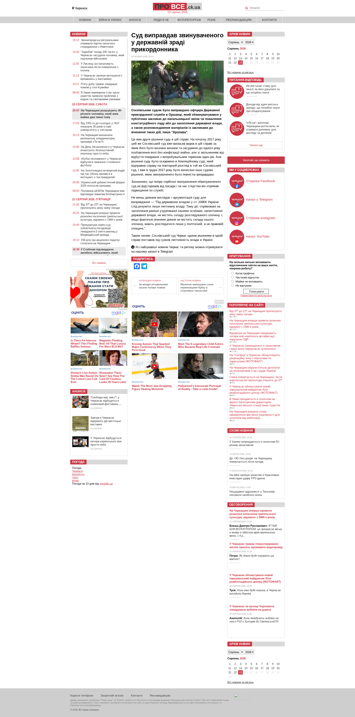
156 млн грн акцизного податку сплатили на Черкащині (100, 241)
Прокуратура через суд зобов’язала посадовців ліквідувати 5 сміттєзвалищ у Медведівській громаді (99, 229)
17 (262, 58)
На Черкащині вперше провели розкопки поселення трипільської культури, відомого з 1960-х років (101, 216)
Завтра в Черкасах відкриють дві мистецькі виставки (105, 421)
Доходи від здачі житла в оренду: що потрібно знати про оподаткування (263, 108)
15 (251, 58)
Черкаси (81, 8)
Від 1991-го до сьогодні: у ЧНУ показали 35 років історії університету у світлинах (99, 126)
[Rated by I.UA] (242, 698)
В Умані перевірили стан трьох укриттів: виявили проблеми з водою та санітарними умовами (100, 96)
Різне (211, 19)
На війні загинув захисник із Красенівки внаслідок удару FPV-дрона (254, 476)
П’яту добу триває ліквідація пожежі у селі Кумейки (98, 85)
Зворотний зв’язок (112, 695)
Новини (85, 19)
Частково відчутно (247, 277)
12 (235, 58)
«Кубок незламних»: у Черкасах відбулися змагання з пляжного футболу (100, 162)
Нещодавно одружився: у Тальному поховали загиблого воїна (252, 493)
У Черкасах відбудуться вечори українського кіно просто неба (106, 441)
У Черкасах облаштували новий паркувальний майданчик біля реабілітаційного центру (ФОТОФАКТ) (253, 389)
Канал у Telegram (259, 199)
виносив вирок (183, 143)
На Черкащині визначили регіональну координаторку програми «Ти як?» (97, 138)
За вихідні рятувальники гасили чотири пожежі (153, 286)
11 (229, 58)
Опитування (240, 256)
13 (240, 58)
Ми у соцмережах (244, 169)
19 (272, 58)
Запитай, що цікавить (256, 160)
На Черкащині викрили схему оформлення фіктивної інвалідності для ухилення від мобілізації (254, 414)
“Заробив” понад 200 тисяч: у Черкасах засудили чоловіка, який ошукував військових (102, 55)
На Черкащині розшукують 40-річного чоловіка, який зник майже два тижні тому (101, 114)
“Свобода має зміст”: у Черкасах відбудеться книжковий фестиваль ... (105, 401)
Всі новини (99, 262)
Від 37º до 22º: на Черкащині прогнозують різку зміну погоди (100, 206)
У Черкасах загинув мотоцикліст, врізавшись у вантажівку (101, 77)
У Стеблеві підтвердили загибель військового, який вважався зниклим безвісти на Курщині (101, 254)
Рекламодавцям (239, 19)
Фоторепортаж (189, 19)
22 (235, 62)
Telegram (166, 251)
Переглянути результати (256, 295)
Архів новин (239, 34)
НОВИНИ (78, 34)
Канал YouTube (257, 236)
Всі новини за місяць (240, 72)
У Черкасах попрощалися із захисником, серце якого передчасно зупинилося (255, 347)
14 (245, 58)
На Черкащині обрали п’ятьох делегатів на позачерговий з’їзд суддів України (254, 369)
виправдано (205, 174)
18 (267, 58)
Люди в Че (161, 19)
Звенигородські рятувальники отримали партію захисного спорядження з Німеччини (99, 43)
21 (229, 62)
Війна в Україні (110, 19)
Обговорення (241, 504)
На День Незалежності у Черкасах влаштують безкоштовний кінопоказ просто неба (102, 150)
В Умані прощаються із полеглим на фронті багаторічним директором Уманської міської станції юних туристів (254, 402)
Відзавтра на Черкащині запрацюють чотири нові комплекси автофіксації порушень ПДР (252, 336)
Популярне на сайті (246, 305)
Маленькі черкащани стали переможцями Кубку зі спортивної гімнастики (196, 287)
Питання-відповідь (245, 79)
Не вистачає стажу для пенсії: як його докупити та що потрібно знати (263, 89)
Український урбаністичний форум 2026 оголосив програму (102, 184)
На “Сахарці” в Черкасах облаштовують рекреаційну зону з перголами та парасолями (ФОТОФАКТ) (254, 358)
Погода (78, 462)
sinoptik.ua (106, 483)
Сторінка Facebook (260, 181)
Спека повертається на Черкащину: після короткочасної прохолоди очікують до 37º (255, 378)
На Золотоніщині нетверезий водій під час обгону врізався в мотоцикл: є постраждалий (102, 174)
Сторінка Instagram (260, 218)
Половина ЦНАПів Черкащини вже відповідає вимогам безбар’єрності (102, 192)
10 (278, 54)
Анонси (135, 19)
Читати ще (256, 145)
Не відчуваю (243, 285)
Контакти (269, 19)
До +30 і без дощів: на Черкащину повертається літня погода (250, 460)
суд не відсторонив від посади (153, 186)
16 (256, 58)
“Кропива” (179, 132)
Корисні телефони (81, 695)
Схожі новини (241, 430)
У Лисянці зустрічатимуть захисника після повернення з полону (99, 67)
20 (278, 58)
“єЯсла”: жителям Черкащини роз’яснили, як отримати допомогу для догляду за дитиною (262, 127)
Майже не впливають (249, 281)
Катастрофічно (245, 273)
